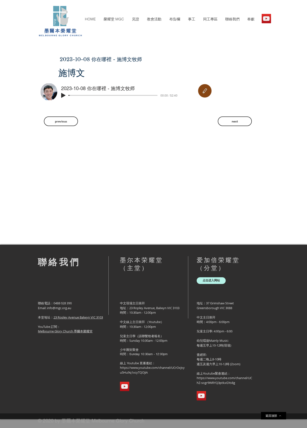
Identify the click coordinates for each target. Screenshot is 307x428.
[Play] (63, 95)
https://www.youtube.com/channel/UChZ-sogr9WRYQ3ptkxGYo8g (224, 380)
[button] (114, 19)
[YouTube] (266, 18)
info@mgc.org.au (59, 308)
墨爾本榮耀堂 (60, 30)
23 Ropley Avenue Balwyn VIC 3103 (78, 317)
